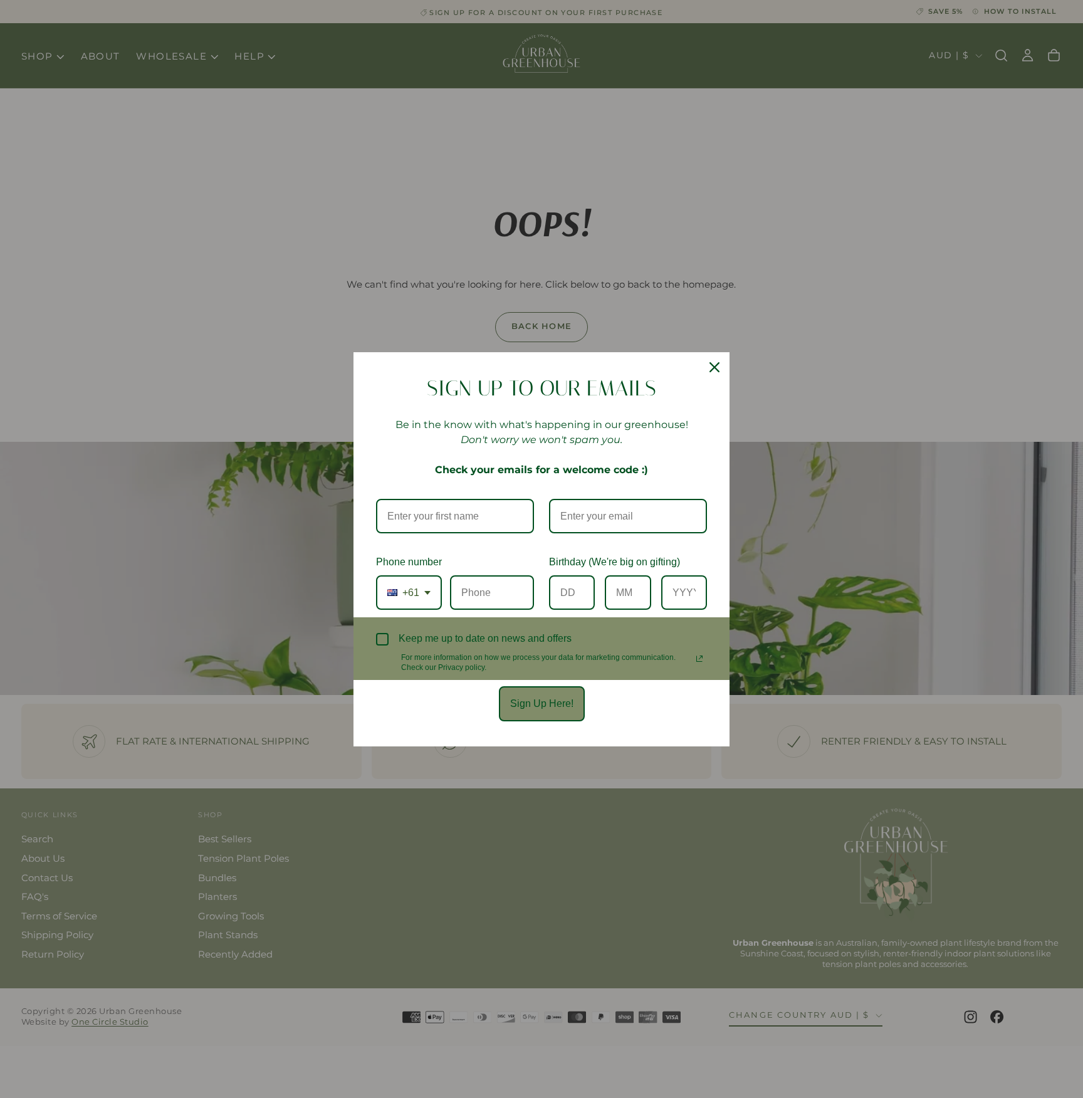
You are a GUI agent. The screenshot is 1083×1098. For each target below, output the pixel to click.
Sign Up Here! (541, 703)
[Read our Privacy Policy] (699, 658)
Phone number (409, 562)
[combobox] (409, 592)
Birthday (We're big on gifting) (614, 562)
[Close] (714, 367)
